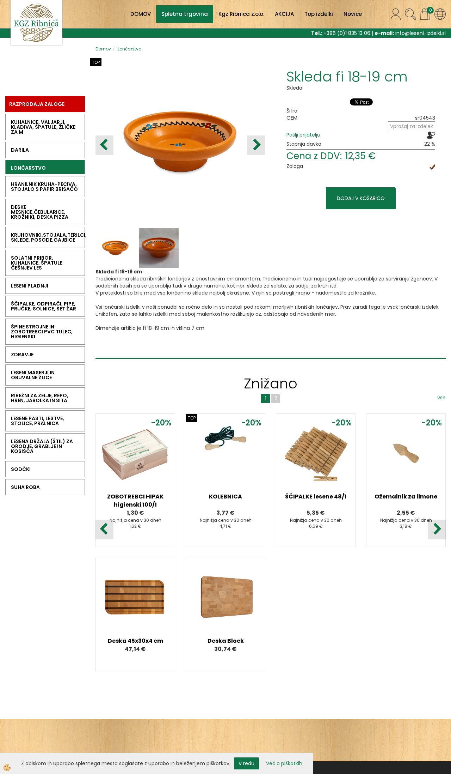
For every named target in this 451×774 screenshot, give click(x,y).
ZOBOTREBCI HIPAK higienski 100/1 (135, 500)
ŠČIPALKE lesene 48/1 (315, 496)
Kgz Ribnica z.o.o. (241, 14)
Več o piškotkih (284, 763)
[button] (256, 145)
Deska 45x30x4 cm (135, 641)
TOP (96, 62)
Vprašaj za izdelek (411, 126)
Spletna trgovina (184, 14)
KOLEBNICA (225, 496)
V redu (246, 763)
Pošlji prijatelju (303, 134)
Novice (353, 14)
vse (441, 397)
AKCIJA (284, 14)
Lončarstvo (129, 49)
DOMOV (140, 14)
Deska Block (226, 641)
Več (135, 460)
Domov (103, 49)
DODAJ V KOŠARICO (361, 198)
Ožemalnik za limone (406, 496)
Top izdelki (318, 14)
